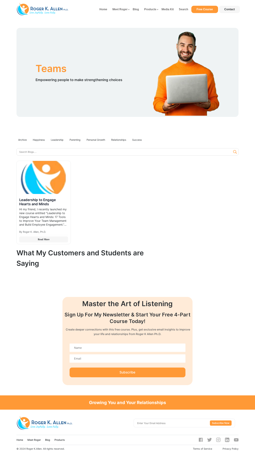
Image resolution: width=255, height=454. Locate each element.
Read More (43, 239)
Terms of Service (202, 448)
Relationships (118, 139)
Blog (136, 9)
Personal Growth (96, 139)
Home (103, 9)
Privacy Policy (231, 448)
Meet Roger (120, 9)
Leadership (57, 139)
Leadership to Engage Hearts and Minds (37, 202)
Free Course (205, 9)
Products (150, 9)
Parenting (75, 139)
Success (137, 139)
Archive (22, 139)
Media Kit (168, 9)
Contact (229, 9)
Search (183, 9)
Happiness (39, 139)
